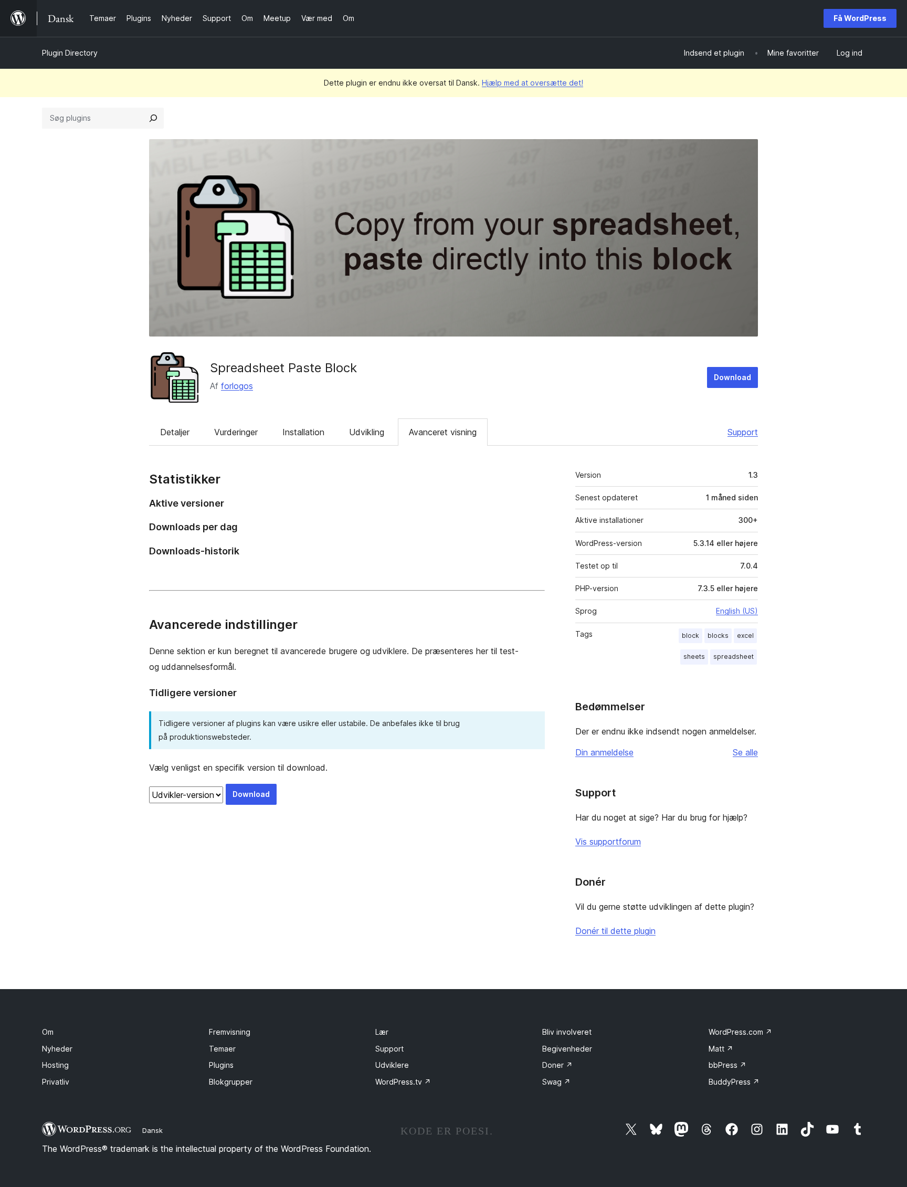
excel (745, 635)
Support (742, 432)
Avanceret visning (443, 432)
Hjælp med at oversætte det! (532, 82)
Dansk (152, 1130)
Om (48, 1031)
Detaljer (174, 432)
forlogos (237, 386)
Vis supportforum (608, 841)
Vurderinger (236, 432)
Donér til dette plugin (615, 931)
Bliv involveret (567, 1031)
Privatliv (55, 1081)
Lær (381, 1031)
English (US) (737, 610)
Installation (303, 432)
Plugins (221, 1064)
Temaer (222, 1048)
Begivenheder (567, 1048)
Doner (557, 1064)
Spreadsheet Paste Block (283, 367)
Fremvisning (229, 1031)
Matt (721, 1048)
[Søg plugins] (153, 118)
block (690, 635)
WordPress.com (740, 1031)
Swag (556, 1081)
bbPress (727, 1064)
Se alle (745, 752)
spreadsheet (733, 656)
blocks (718, 635)
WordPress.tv (403, 1081)
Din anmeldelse (604, 752)
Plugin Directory (70, 52)
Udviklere (392, 1064)
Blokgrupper (230, 1081)
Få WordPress (860, 18)
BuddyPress (734, 1081)
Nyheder (57, 1048)
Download (732, 377)
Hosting (55, 1064)
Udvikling (366, 432)
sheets (694, 656)
